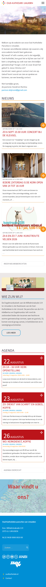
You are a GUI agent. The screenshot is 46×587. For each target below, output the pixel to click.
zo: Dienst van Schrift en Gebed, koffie (23, 406)
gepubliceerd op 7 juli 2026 (12, 129)
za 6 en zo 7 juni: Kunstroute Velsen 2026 (21, 237)
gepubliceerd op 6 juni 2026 (12, 179)
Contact (9, 578)
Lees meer (11, 332)
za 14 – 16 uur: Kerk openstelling (15, 368)
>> (41, 358)
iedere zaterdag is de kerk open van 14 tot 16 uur (23, 184)
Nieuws (8, 98)
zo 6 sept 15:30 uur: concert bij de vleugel (22, 133)
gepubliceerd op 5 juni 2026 (12, 233)
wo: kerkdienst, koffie (17, 441)
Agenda (8, 350)
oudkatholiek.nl (12, 574)
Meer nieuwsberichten (15, 263)
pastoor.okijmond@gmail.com (14, 90)
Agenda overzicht (12, 470)
